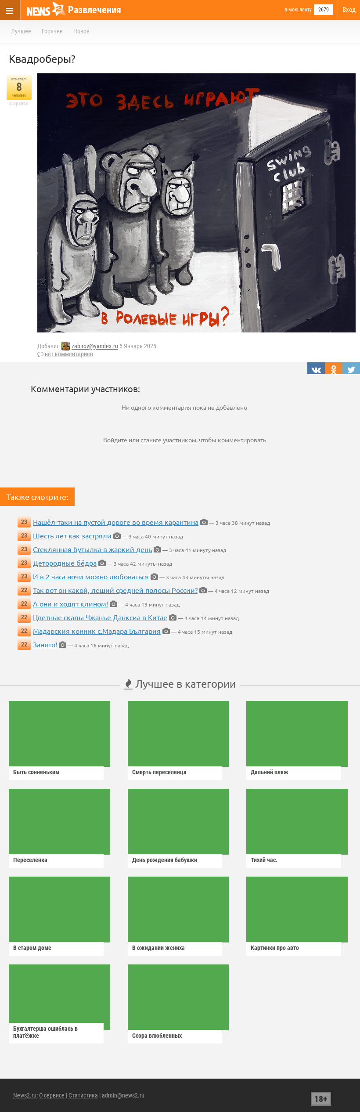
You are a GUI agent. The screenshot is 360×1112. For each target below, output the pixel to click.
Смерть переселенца (159, 772)
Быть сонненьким (36, 772)
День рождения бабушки (164, 859)
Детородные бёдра (65, 562)
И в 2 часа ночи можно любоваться (91, 576)
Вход (349, 10)
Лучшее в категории (184, 683)
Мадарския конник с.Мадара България (97, 630)
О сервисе (52, 1095)
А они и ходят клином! (70, 603)
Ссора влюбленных (157, 1035)
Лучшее (21, 31)
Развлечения (94, 9)
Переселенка (30, 859)
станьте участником (168, 440)
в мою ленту (298, 10)
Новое (81, 31)
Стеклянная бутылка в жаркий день (92, 549)
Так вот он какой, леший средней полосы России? (115, 589)
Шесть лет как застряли (72, 535)
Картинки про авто (275, 947)
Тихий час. (264, 859)
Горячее (52, 31)
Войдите (115, 440)
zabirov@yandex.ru (95, 346)
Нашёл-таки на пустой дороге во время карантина (115, 521)
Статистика (83, 1095)
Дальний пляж (269, 772)
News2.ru (24, 1095)
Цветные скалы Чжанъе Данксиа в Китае (100, 617)
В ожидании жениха (158, 947)
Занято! (45, 644)
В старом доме (32, 947)
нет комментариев (69, 353)
